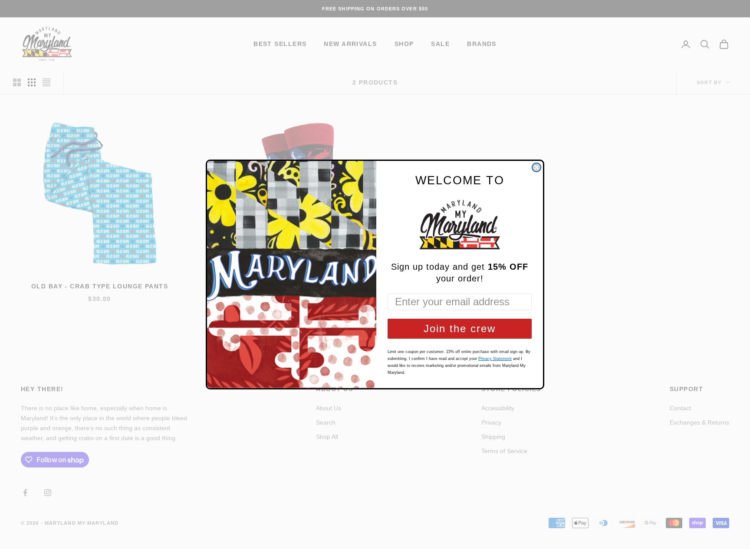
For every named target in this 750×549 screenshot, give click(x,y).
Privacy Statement (495, 358)
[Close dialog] (536, 167)
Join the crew (460, 328)
